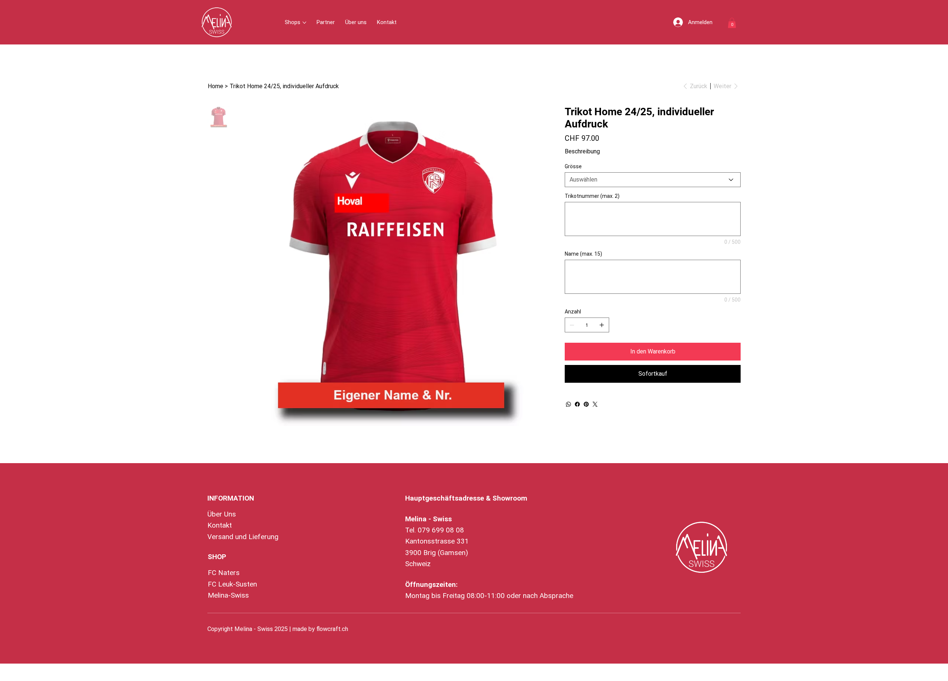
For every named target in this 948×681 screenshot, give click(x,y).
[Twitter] (595, 404)
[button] (732, 23)
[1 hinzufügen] (601, 325)
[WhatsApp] (568, 404)
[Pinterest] (586, 404)
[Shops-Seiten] (304, 22)
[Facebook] (577, 404)
